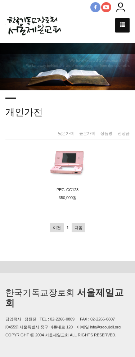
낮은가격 (66, 133)
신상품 (124, 133)
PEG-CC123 (67, 190)
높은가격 (87, 133)
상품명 (106, 133)
